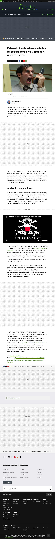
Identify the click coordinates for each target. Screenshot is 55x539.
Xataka (4, 501)
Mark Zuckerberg (20, 38)
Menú (5, 9)
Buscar (50, 489)
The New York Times (16, 356)
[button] (16, 101)
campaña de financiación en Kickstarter (32, 343)
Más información (9, 537)
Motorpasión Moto (47, 503)
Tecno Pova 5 (25, 451)
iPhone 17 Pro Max (30, 38)
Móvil (24, 14)
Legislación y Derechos (8, 472)
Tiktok (47, 15)
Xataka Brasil (6, 529)
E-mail (26, 61)
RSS (17, 457)
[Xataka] (1, 1)
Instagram (50, 15)
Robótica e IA (21, 366)
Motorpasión (45, 501)
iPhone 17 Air (52, 38)
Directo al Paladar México (37, 528)
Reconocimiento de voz (38, 366)
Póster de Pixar (16, 451)
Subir (48, 494)
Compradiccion (6, 518)
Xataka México (6, 527)
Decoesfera (5, 516)
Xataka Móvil (6, 503)
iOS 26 (37, 38)
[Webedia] (7, 494)
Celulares (5, 469)
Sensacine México (27, 527)
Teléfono (29, 366)
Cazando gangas (24, 472)
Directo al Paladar (37, 501)
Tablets (22, 469)
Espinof (24, 503)
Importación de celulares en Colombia (10, 478)
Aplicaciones (41, 469)
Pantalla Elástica (24, 477)
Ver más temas (7, 482)
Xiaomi (39, 477)
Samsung (5, 475)
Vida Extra (15, 503)
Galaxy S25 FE (44, 38)
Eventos (39, 472)
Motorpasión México (45, 528)
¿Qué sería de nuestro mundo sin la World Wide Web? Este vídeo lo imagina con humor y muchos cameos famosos (25, 360)
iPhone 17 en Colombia (9, 38)
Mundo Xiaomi (6, 509)
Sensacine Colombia (25, 530)
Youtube (52, 15)
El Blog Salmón (16, 514)
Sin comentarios (13, 61)
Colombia (22, 475)
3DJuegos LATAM (17, 527)
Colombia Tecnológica (11, 14)
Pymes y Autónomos (15, 517)
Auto (19, 14)
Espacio (29, 14)
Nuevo (49, 9)
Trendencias (6, 514)
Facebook (45, 15)
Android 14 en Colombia (36, 451)
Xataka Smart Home (7, 507)
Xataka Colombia (27, 7)
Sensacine (25, 501)
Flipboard (24, 61)
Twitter (42, 15)
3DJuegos (15, 501)
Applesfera (5, 505)
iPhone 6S (40, 475)
